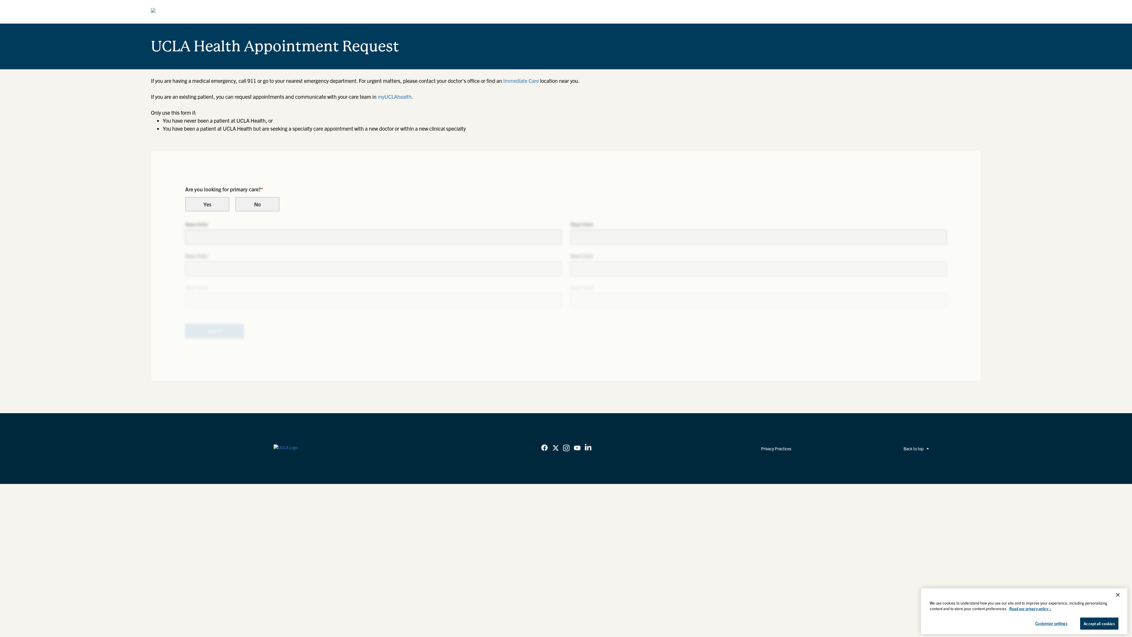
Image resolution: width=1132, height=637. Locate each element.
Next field (196, 224)
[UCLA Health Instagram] (566, 448)
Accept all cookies (1099, 623)
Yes (207, 204)
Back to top (914, 448)
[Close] (1117, 594)
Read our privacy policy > (1030, 608)
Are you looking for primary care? (224, 189)
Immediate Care (521, 80)
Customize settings (1051, 623)
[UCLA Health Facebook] (544, 448)
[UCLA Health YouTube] (577, 448)
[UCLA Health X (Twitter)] (556, 448)
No (257, 204)
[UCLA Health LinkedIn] (588, 448)
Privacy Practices (776, 448)
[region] (1024, 611)
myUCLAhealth (395, 96)
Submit (214, 331)
